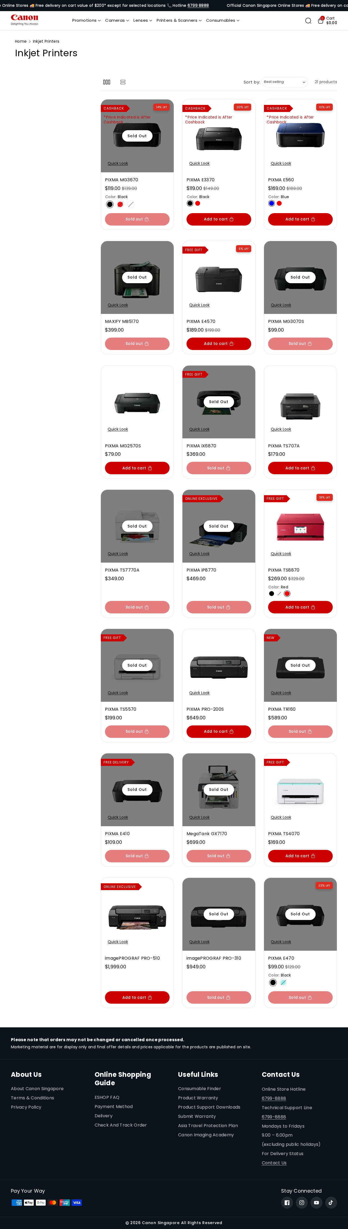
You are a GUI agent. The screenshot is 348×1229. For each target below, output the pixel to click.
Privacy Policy (26, 1107)
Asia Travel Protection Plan (208, 1125)
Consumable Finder (199, 1088)
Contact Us (274, 1163)
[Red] (120, 204)
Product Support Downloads (209, 1107)
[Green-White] (283, 982)
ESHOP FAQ (107, 1097)
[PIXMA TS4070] (300, 789)
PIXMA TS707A (284, 446)
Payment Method (114, 1106)
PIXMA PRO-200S (205, 709)
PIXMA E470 (281, 958)
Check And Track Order (121, 1125)
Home (21, 41)
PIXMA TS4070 (284, 834)
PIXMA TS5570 (120, 709)
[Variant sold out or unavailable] (190, 203)
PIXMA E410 (117, 834)
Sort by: (252, 82)
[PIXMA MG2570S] (137, 402)
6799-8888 (274, 1098)
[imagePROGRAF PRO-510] (137, 914)
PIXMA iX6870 (201, 446)
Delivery (104, 1116)
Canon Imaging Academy (206, 1135)
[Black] (110, 204)
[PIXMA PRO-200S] (218, 665)
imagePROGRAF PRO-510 (132, 958)
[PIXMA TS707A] (300, 402)
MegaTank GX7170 (207, 834)
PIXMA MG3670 (121, 180)
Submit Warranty (197, 1116)
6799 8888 (198, 5)
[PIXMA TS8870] (300, 526)
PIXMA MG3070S (286, 322)
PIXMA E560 (281, 180)
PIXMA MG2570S (123, 446)
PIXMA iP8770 (201, 570)
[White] (131, 204)
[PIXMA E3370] (218, 135)
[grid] (107, 82)
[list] (123, 82)
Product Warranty (198, 1098)
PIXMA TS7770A (122, 570)
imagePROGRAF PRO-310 (214, 958)
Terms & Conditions (32, 1098)
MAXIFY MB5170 (122, 322)
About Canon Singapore (37, 1088)
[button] (86, 21)
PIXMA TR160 (282, 709)
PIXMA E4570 (201, 322)
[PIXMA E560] (300, 135)
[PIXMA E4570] (218, 277)
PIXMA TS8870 (284, 570)
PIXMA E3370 (201, 180)
